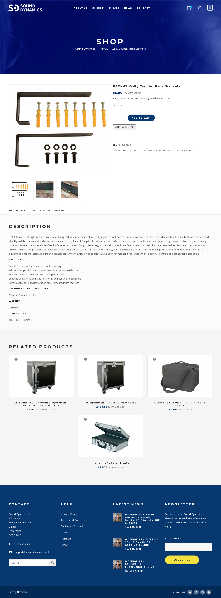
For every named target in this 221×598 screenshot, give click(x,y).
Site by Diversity (18, 591)
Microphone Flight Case (111, 463)
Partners (66, 538)
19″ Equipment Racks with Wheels (110, 403)
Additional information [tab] (49, 211)
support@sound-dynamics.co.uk (32, 552)
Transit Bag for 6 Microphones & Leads (180, 404)
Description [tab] (17, 211)
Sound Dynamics (85, 48)
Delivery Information (73, 526)
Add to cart (141, 118)
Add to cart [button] (70, 359)
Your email (173, 538)
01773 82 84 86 (23, 544)
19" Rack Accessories (143, 150)
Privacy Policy (69, 514)
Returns (66, 532)
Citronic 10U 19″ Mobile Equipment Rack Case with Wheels (41, 404)
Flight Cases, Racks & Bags (177, 150)
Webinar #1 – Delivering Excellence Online (139, 564)
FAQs (64, 544)
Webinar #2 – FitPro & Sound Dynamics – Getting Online (142, 542)
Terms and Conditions (74, 520)
